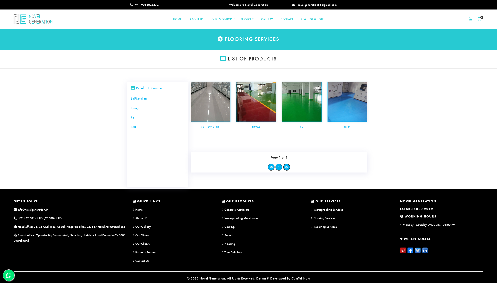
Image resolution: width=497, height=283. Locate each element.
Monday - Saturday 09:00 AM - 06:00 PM (428, 225)
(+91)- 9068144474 (30, 218)
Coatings (229, 226)
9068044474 (54, 218)
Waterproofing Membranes (241, 218)
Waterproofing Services (328, 209)
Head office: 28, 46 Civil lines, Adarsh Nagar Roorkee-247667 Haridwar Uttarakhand (71, 226)
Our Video (142, 235)
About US (141, 218)
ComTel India (300, 278)
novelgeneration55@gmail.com (317, 5)
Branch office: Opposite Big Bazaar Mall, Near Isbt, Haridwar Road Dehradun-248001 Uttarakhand (70, 237)
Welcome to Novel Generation (248, 5)
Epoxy (256, 126)
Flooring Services (324, 218)
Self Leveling (210, 126)
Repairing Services (325, 226)
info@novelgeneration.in (32, 209)
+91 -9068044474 (147, 5)
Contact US (142, 261)
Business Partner (145, 252)
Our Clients (142, 244)
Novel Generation (418, 201)
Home (139, 209)
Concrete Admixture (236, 209)
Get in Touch (26, 201)
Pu (301, 126)
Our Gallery (143, 226)
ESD (347, 126)
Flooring (229, 244)
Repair (228, 235)
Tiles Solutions (233, 252)
